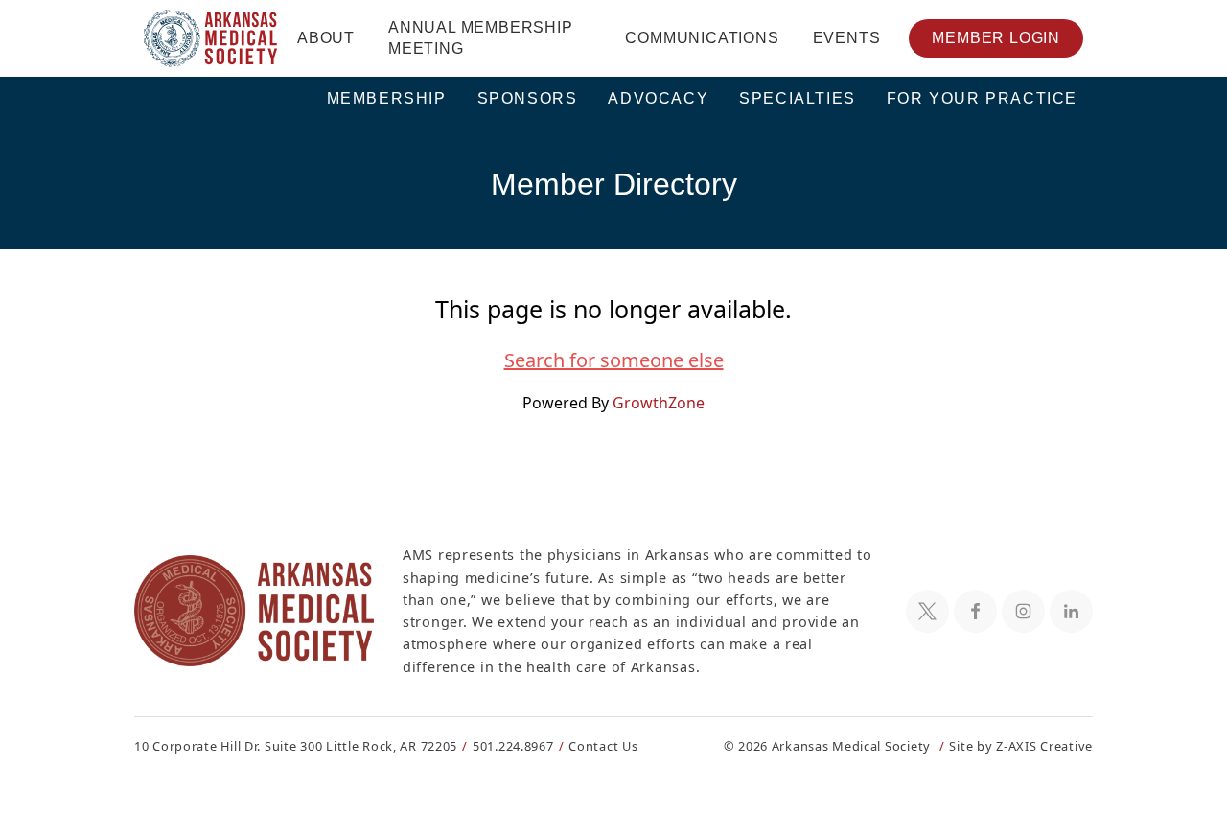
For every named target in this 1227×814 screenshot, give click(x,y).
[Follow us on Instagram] (1023, 611)
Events (847, 38)
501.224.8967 (513, 746)
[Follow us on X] (927, 611)
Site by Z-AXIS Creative (1021, 746)
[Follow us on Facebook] (975, 611)
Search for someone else (614, 360)
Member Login (996, 38)
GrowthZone (659, 402)
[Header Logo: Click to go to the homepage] (211, 38)
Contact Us (602, 746)
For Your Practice (982, 98)
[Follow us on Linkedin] (1071, 611)
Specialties (797, 98)
